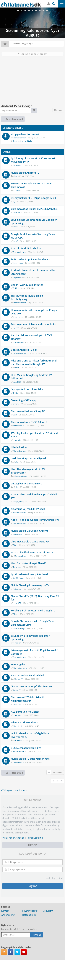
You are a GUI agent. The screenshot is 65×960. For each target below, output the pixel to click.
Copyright (48, 910)
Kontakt (5, 910)
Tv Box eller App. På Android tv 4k (30, 259)
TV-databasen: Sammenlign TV (32, 23)
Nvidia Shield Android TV (25, 172)
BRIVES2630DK (19, 425)
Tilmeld (32, 845)
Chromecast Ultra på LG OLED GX (30, 541)
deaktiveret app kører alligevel (28, 458)
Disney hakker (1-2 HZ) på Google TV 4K (33, 198)
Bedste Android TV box (24, 349)
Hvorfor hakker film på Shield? (28, 563)
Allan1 (17, 367)
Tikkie (15, 393)
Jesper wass (18, 263)
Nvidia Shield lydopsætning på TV (30, 585)
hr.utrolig (17, 440)
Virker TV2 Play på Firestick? (27, 284)
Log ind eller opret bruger (33, 53)
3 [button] (57, 780)
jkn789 (16, 328)
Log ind (32, 886)
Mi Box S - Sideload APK (24, 722)
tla (16, 176)
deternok (17, 212)
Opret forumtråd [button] (14, 119)
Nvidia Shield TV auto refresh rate (30, 758)
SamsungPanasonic (21, 353)
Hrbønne (19, 740)
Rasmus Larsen (19, 137)
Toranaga (17, 567)
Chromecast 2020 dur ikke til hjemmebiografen (27, 699)
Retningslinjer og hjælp (22, 141)
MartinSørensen (20, 668)
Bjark (15, 545)
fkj (14, 201)
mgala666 (17, 277)
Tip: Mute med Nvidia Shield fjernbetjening (27, 297)
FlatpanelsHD (29, 914)
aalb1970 (17, 603)
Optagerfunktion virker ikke (27, 389)
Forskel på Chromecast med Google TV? (33, 610)
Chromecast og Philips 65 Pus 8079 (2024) (34, 209)
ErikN (15, 288)
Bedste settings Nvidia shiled (27, 675)
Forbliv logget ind (53, 877)
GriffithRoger (18, 578)
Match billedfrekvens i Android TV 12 (32, 552)
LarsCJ (15, 241)
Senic (15, 226)
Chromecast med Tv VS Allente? (29, 422)
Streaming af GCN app (23, 400)
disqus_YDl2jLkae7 (21, 501)
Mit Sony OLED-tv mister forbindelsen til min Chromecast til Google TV (34, 362)
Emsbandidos (18, 342)
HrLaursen (17, 589)
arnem (16, 404)
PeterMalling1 (19, 628)
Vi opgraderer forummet (25, 134)
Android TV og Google (16, 106)
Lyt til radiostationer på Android (29, 574)
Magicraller (18, 534)
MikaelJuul (17, 726)
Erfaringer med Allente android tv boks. (33, 324)
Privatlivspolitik (35, 837)
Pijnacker (17, 643)
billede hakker (19, 447)
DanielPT (19, 679)
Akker (15, 614)
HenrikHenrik (18, 751)
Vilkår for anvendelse (13, 837)
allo (16, 462)
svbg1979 (17, 382)
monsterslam (18, 762)
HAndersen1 (18, 190)
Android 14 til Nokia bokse (26, 248)
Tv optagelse (18, 664)
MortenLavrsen (19, 451)
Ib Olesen (17, 165)
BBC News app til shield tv (26, 748)
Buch (15, 414)
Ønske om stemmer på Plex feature (31, 686)
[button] (61, 781)
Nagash (16, 704)
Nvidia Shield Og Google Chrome (29, 530)
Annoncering (8, 914)
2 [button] (53, 780)
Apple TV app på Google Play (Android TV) (35, 519)
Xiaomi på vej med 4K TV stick (28, 509)
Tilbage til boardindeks (15, 790)
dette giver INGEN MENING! (27, 483)
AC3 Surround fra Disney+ (26, 711)
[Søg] (34, 110)
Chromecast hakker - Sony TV (28, 411)
